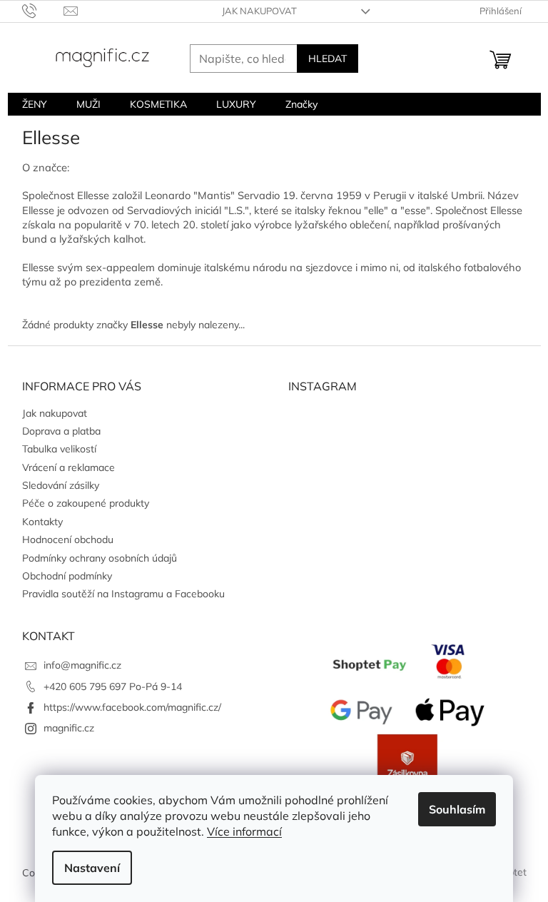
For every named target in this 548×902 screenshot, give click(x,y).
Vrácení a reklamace (68, 467)
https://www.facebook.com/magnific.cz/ (132, 707)
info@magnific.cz (82, 665)
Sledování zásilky (60, 485)
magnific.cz (69, 727)
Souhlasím (457, 809)
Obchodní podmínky (67, 575)
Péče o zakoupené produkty (85, 503)
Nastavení (92, 868)
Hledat (327, 58)
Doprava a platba (61, 431)
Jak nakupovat (259, 10)
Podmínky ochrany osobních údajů (99, 558)
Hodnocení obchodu (67, 539)
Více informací (244, 831)
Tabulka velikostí (59, 448)
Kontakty (42, 521)
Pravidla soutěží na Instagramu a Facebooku (123, 593)
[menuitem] (34, 104)
